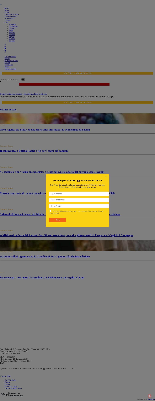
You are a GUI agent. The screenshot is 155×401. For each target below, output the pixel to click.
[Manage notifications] (149, 396)
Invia (58, 220)
